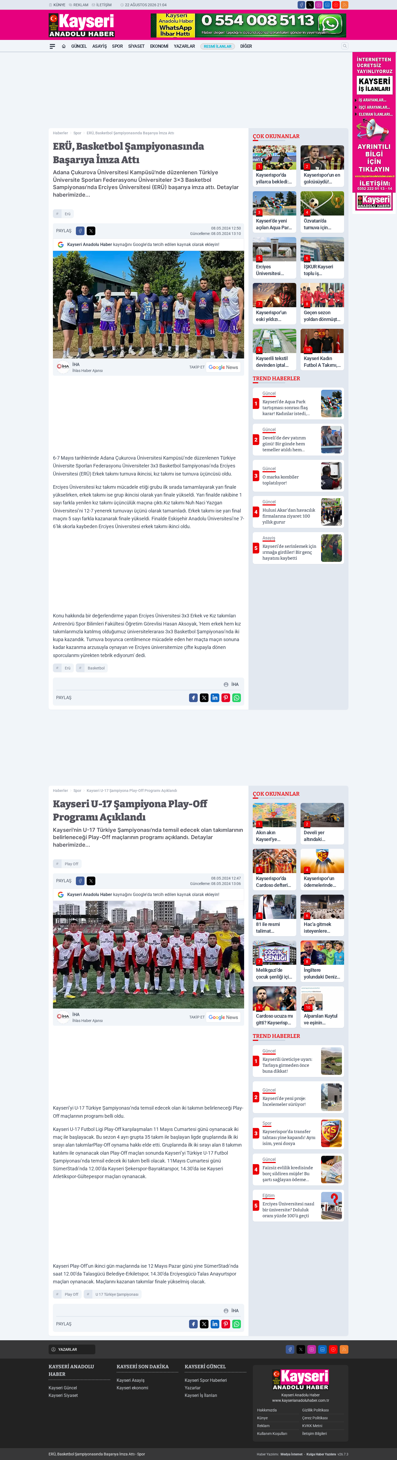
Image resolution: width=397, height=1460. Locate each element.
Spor (117, 46)
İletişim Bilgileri (314, 1433)
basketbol (96, 668)
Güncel (79, 46)
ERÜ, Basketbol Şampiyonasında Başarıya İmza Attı (130, 133)
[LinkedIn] (327, 5)
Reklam (80, 5)
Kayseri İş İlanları (201, 1395)
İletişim (104, 5)
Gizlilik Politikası (315, 1410)
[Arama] (344, 45)
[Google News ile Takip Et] (223, 367)
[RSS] (344, 5)
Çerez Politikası (315, 1418)
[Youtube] (336, 5)
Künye (59, 5)
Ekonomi (159, 46)
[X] (310, 5)
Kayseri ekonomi (132, 1387)
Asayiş (99, 46)
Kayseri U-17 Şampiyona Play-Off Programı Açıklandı (132, 790)
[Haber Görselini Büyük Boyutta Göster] (148, 304)
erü (67, 214)
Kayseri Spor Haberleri (206, 1380)
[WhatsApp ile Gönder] (236, 697)
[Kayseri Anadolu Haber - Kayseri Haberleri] (300, 1379)
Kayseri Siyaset (63, 1395)
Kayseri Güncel (63, 1387)
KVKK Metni (312, 1426)
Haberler (60, 133)
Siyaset (136, 46)
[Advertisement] (23, 133)
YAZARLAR (67, 1349)
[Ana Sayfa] (64, 46)
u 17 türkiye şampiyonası (117, 1294)
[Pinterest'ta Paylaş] (225, 697)
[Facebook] (301, 5)
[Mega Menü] (52, 46)
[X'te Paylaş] (91, 231)
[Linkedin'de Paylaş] (215, 697)
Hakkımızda (267, 1410)
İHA (87, 367)
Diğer (246, 46)
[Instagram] (318, 5)
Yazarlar (184, 46)
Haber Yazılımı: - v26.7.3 (302, 1454)
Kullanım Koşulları (272, 1433)
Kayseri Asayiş (130, 1380)
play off (71, 864)
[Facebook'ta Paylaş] (80, 231)
